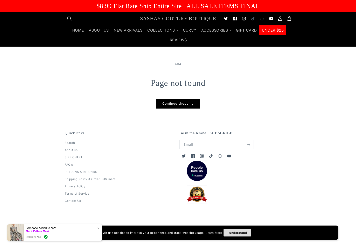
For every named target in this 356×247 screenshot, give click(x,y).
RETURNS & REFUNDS (81, 172)
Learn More (214, 232)
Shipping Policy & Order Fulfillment (90, 179)
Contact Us (73, 200)
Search (70, 142)
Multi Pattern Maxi (37, 231)
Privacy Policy (75, 186)
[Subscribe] (248, 144)
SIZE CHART (74, 157)
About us (71, 150)
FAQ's (69, 164)
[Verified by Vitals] (46, 237)
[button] (69, 18)
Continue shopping (178, 103)
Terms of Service (77, 193)
